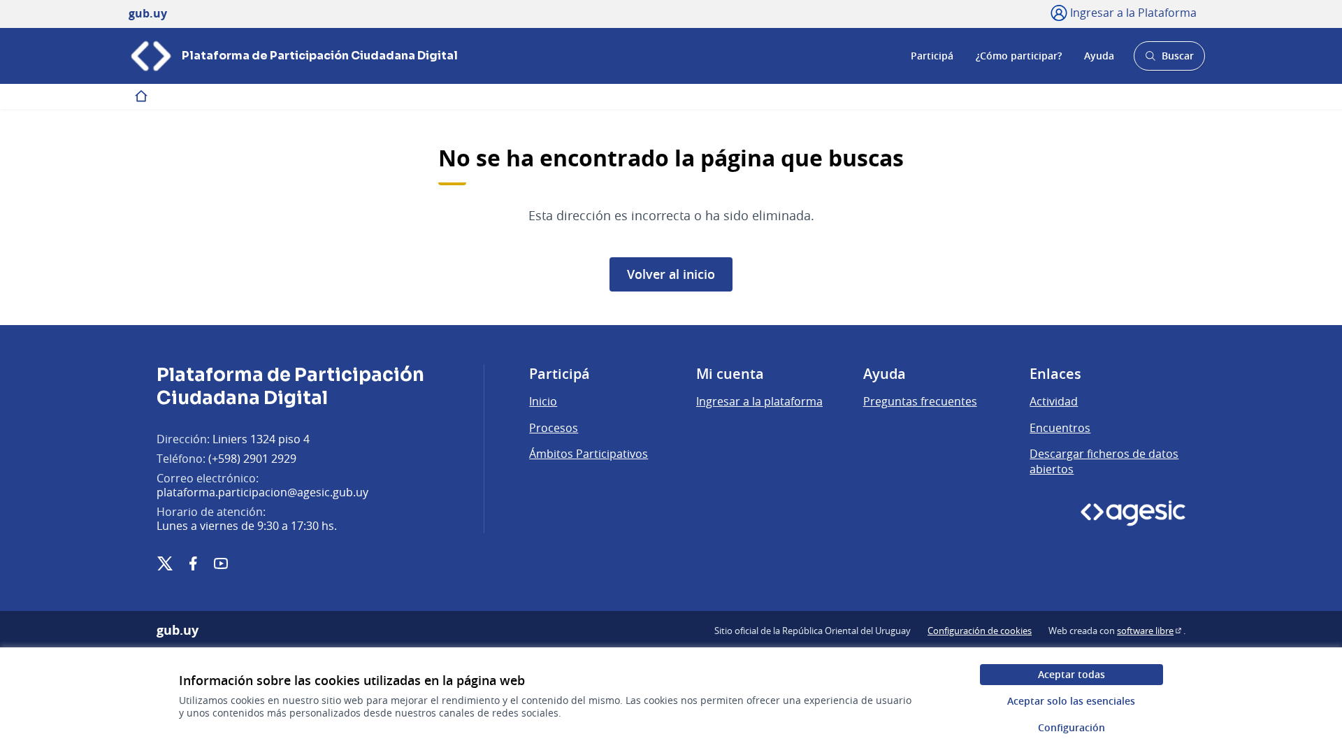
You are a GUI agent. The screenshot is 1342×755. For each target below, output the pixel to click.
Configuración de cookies (980, 630)
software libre (1150, 630)
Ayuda (1099, 55)
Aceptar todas (1071, 674)
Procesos (553, 428)
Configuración (1071, 727)
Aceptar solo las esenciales (1071, 700)
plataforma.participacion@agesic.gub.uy (262, 492)
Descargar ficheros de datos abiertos (1104, 461)
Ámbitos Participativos (588, 453)
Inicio (543, 401)
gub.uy (178, 630)
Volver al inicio (671, 274)
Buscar (1169, 60)
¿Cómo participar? (1019, 55)
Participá (932, 55)
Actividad (1054, 401)
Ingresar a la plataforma (759, 401)
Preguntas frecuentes (920, 401)
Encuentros (1060, 428)
